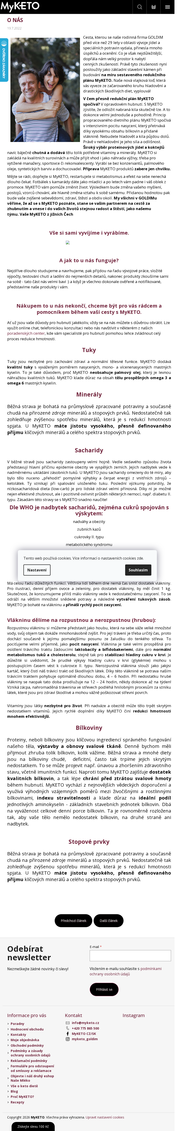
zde (140, 558)
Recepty (17, 1102)
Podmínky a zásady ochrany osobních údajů (30, 1053)
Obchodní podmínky (27, 1045)
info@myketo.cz (85, 1023)
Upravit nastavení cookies (105, 1117)
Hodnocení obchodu (27, 1029)
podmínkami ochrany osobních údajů (126, 971)
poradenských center (26, 333)
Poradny (17, 1023)
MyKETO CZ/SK (84, 1033)
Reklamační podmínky (29, 1061)
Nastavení (37, 570)
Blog (14, 1091)
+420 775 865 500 (85, 1028)
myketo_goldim (85, 1039)
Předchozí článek (73, 920)
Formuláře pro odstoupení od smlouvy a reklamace (32, 1068)
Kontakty (18, 1034)
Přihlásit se (104, 989)
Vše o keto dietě (24, 1086)
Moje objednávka (25, 1040)
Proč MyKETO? (22, 1096)
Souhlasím (138, 570)
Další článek (109, 920)
